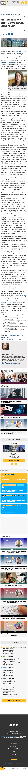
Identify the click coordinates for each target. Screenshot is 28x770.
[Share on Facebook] (9, 34)
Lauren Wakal (21, 31)
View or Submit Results (14, 700)
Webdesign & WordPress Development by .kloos (14, 763)
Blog (6, 14)
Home (2, 14)
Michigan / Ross (24, 767)
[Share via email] (12, 34)
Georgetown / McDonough (8, 62)
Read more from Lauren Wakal (11, 363)
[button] (11, 464)
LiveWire (2, 768)
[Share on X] (6, 34)
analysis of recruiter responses (12, 303)
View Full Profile (14, 460)
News (7, 337)
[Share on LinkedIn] (4, 34)
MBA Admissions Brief (12, 335)
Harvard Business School (15, 767)
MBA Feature (13, 14)
